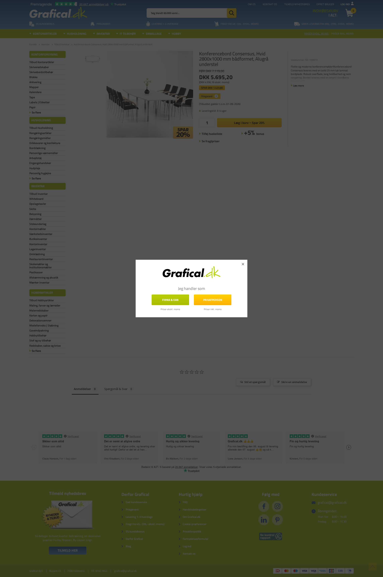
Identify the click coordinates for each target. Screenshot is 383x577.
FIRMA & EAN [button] (170, 300)
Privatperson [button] (212, 300)
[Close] (243, 264)
